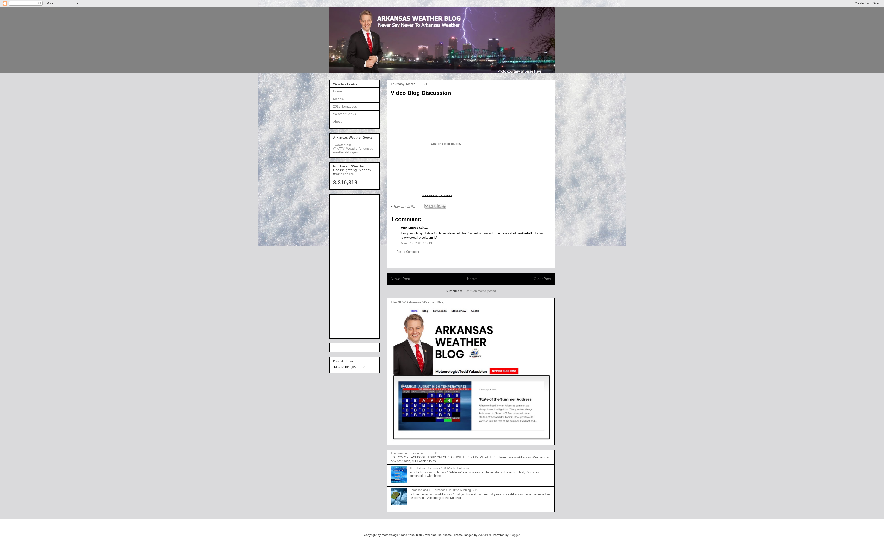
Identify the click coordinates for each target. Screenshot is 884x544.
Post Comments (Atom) (480, 291)
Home (472, 279)
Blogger (514, 535)
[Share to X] (435, 206)
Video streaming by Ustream (437, 195)
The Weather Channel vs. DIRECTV (415, 453)
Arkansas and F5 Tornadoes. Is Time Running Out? (444, 490)
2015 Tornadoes (345, 106)
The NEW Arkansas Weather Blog (417, 302)
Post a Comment (407, 251)
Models (338, 99)
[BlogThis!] (431, 206)
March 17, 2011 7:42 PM (417, 243)
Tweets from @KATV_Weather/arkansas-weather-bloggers (353, 148)
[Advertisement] (351, 265)
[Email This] (426, 206)
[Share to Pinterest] (444, 206)
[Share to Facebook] (439, 206)
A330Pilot (484, 535)
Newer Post (400, 279)
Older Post (542, 279)
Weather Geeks (344, 114)
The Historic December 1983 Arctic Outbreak (439, 468)
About (337, 121)
